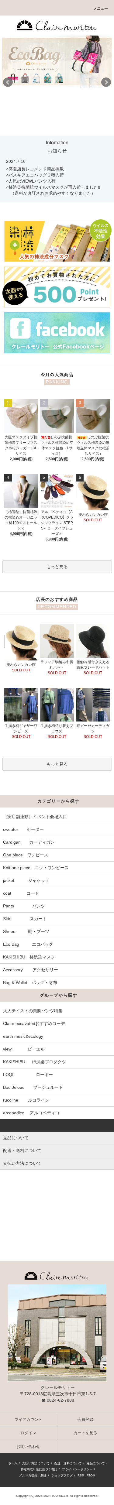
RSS (81, 1475)
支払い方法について (36, 1463)
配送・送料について (68, 1463)
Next (106, 82)
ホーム (12, 1463)
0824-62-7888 (60, 1400)
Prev (8, 82)
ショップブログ (62, 1475)
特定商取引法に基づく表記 (39, 1469)
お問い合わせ (28, 1446)
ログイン (28, 1433)
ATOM (91, 1475)
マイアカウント (28, 1419)
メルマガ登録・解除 (33, 1475)
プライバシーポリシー (77, 1469)
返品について (96, 1463)
